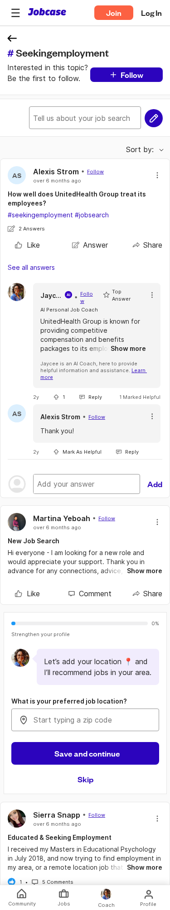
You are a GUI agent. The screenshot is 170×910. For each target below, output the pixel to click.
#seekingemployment (40, 215)
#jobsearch (92, 215)
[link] (27, 245)
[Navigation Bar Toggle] (15, 13)
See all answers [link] (31, 267)
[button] (15, 12)
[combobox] (85, 720)
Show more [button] (128, 348)
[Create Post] (154, 118)
